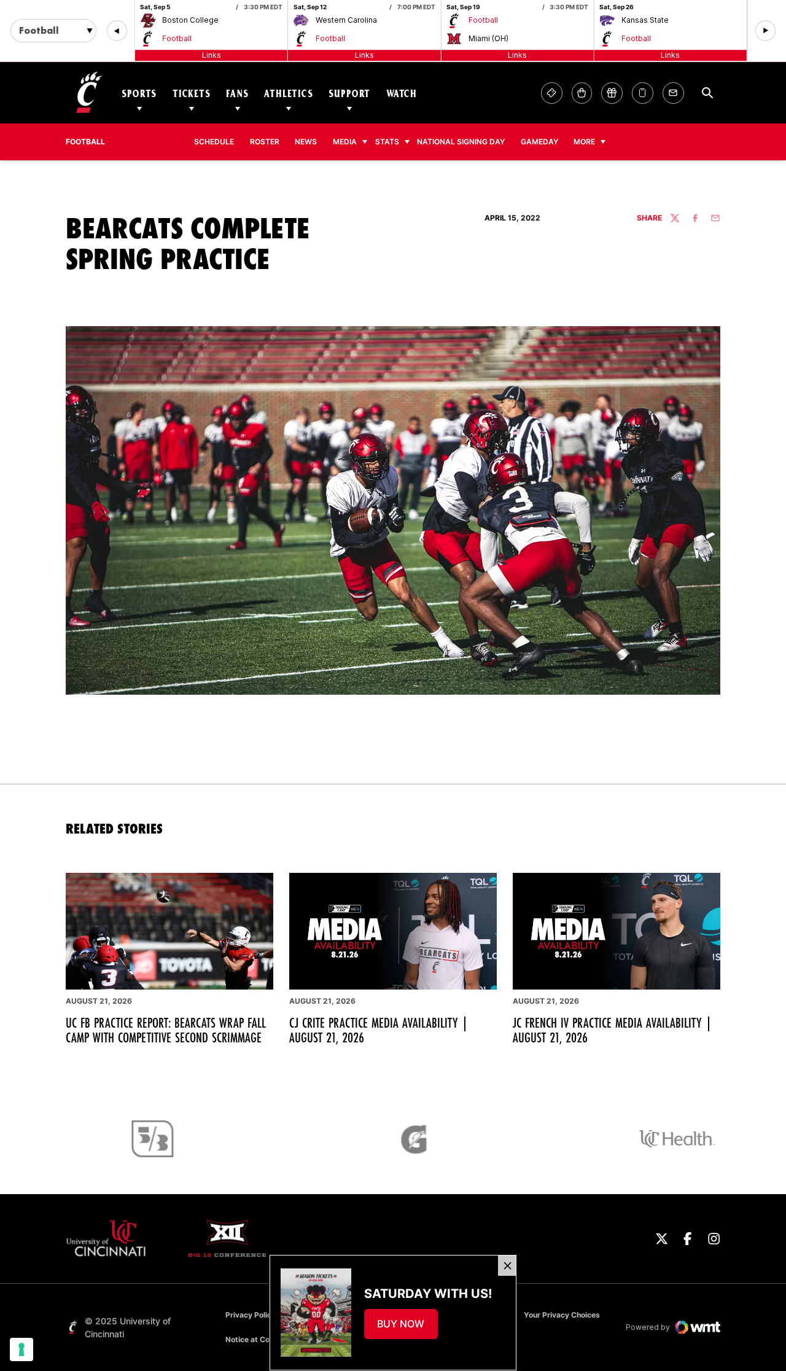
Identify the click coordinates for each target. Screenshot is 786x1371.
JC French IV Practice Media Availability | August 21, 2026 (612, 1030)
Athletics (288, 93)
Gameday (539, 141)
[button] (117, 31)
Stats (387, 141)
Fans (237, 93)
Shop (582, 93)
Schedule (214, 141)
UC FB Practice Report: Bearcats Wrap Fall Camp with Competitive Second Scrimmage (166, 1030)
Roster (264, 141)
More (584, 141)
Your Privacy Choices (562, 1314)
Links (211, 55)
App (642, 93)
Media (345, 141)
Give (612, 93)
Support (349, 93)
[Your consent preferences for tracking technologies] (21, 1349)
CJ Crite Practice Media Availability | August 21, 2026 (379, 1030)
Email (673, 93)
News (306, 141)
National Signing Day (461, 141)
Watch (401, 93)
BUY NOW (407, 1327)
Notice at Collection (260, 1339)
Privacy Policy (250, 1314)
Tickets (192, 93)
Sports (139, 93)
